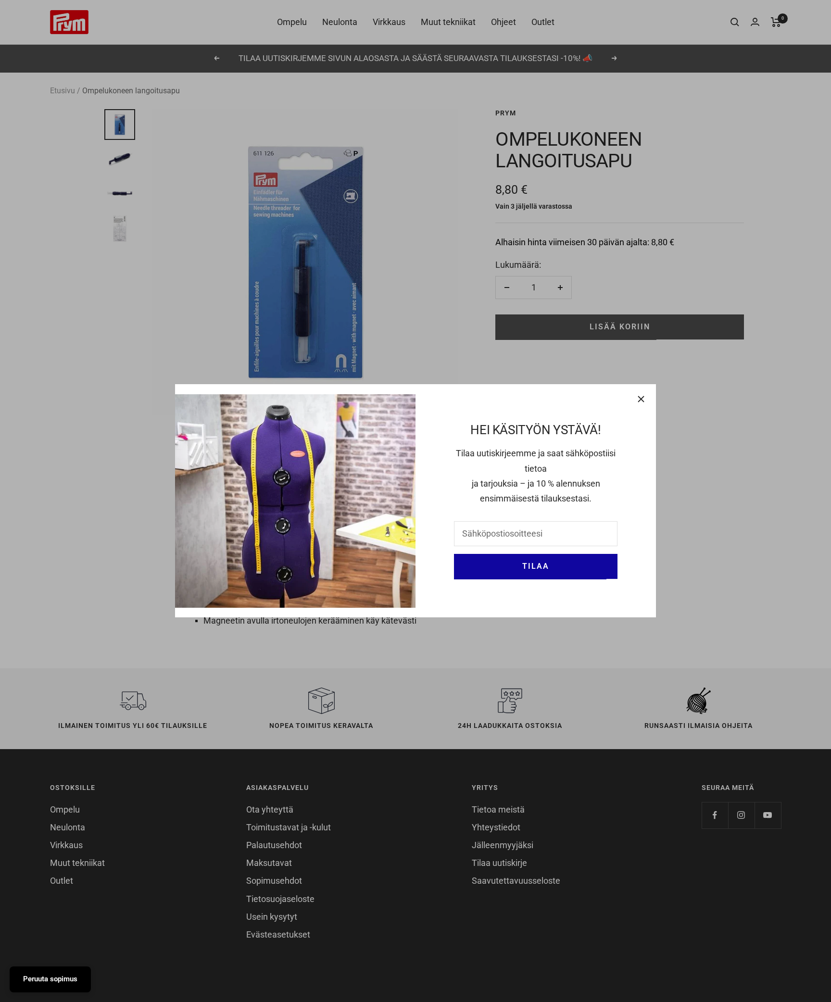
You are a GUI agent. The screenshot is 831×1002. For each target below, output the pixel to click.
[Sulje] (641, 399)
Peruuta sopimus (50, 979)
